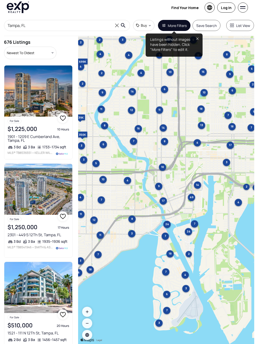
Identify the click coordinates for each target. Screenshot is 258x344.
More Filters (177, 25)
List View (243, 25)
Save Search (206, 25)
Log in (226, 7)
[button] (87, 335)
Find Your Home (185, 7)
